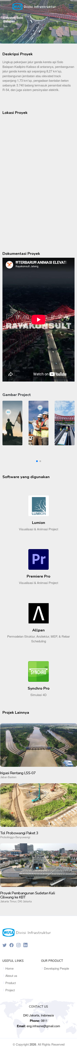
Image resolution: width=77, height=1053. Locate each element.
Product (10, 982)
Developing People (56, 968)
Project (10, 990)
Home (9, 968)
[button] (37, 461)
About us (11, 975)
